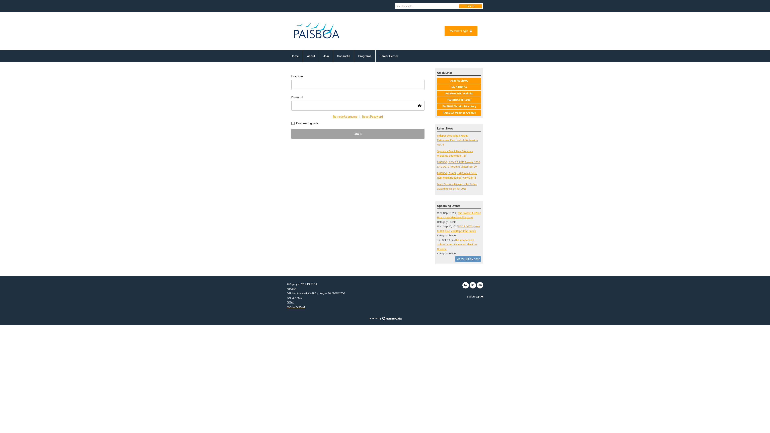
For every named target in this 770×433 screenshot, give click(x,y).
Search (470, 6)
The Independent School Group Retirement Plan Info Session (457, 245)
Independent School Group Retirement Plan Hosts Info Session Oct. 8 (457, 140)
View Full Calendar (468, 259)
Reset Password (372, 116)
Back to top (473, 296)
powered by (375, 318)
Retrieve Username (345, 116)
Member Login (459, 31)
